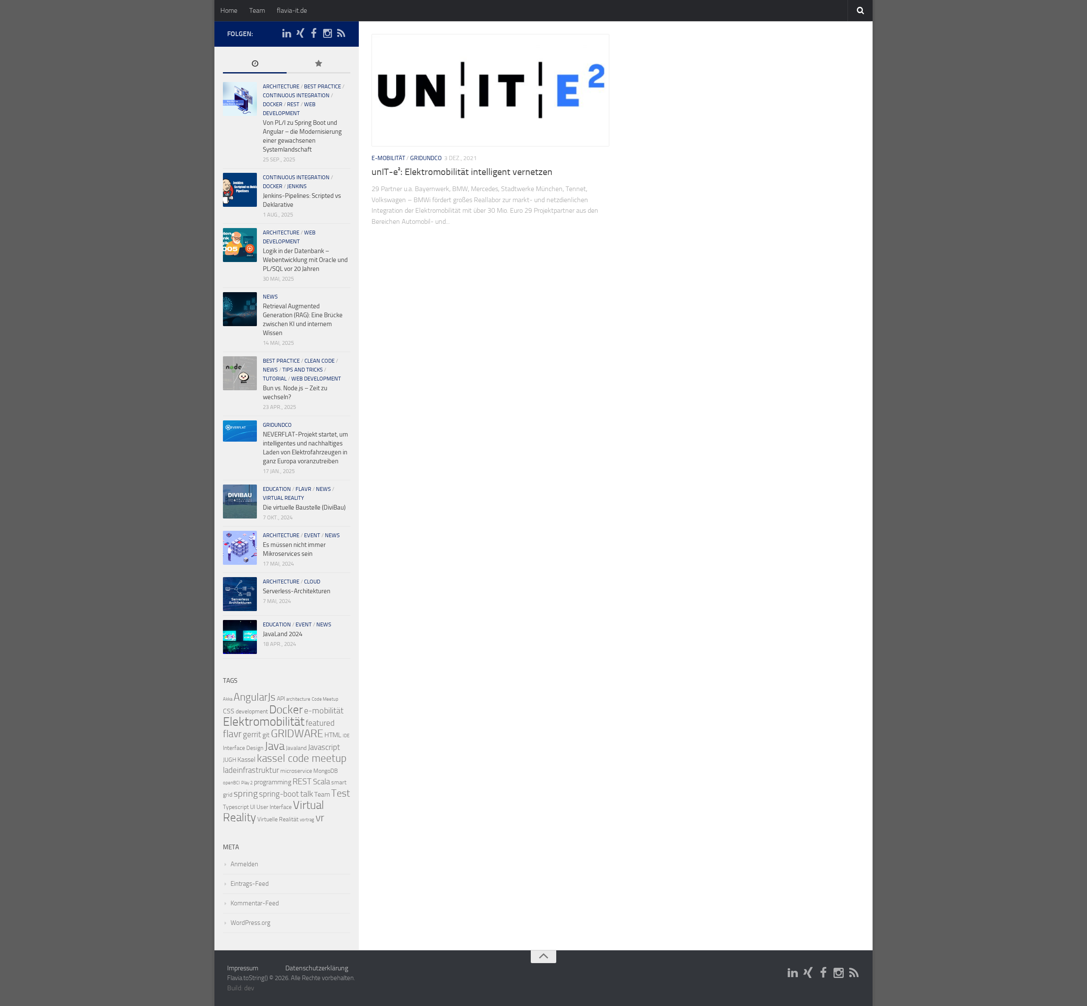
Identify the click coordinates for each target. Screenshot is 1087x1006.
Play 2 (247, 783)
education (277, 489)
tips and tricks (302, 369)
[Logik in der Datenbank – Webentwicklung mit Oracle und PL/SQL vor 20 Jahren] (240, 245)
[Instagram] (327, 33)
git (266, 735)
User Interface (274, 807)
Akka (227, 699)
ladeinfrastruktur (251, 770)
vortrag (307, 820)
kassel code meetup (301, 758)
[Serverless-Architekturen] (240, 594)
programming (272, 782)
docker (272, 104)
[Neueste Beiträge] (255, 64)
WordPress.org (250, 923)
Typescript (236, 807)
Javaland (296, 748)
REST (293, 104)
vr (319, 817)
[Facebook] (314, 33)
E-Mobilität (388, 158)
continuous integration (296, 95)
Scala (321, 781)
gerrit (252, 734)
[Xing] (300, 33)
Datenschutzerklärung (316, 968)
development (252, 711)
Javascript (324, 747)
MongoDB (325, 771)
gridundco (426, 158)
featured (320, 723)
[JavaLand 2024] (240, 637)
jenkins (297, 186)
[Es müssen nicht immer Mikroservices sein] (240, 548)
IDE (346, 735)
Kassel (246, 759)
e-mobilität (324, 710)
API (281, 698)
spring (246, 793)
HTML (332, 735)
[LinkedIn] (287, 33)
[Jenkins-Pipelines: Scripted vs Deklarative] (240, 190)
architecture (281, 86)
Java (274, 746)
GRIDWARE (297, 733)
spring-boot (279, 794)
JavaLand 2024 (282, 634)
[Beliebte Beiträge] (318, 64)
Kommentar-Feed (255, 903)
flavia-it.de (292, 10)
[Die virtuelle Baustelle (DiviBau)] (240, 501)
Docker (286, 709)
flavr (303, 489)
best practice (322, 86)
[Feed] (341, 33)
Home (228, 10)
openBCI (231, 783)
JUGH (229, 760)
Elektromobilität (263, 721)
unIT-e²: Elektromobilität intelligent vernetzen (462, 172)
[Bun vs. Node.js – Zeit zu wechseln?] (240, 373)
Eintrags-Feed (250, 884)
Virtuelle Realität (278, 819)
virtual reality (283, 498)
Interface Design (243, 748)
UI (252, 807)
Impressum (242, 968)
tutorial (275, 378)
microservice (296, 771)
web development (316, 378)
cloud (312, 581)
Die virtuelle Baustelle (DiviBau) (304, 507)
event (312, 535)
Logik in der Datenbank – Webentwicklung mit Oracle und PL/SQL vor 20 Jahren (305, 260)
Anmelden (244, 864)
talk (306, 794)
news (270, 296)
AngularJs (255, 697)
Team (257, 10)
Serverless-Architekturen (296, 591)
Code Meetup (325, 699)
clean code (319, 361)
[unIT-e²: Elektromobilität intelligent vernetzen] (490, 90)
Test (340, 793)
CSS (228, 711)
